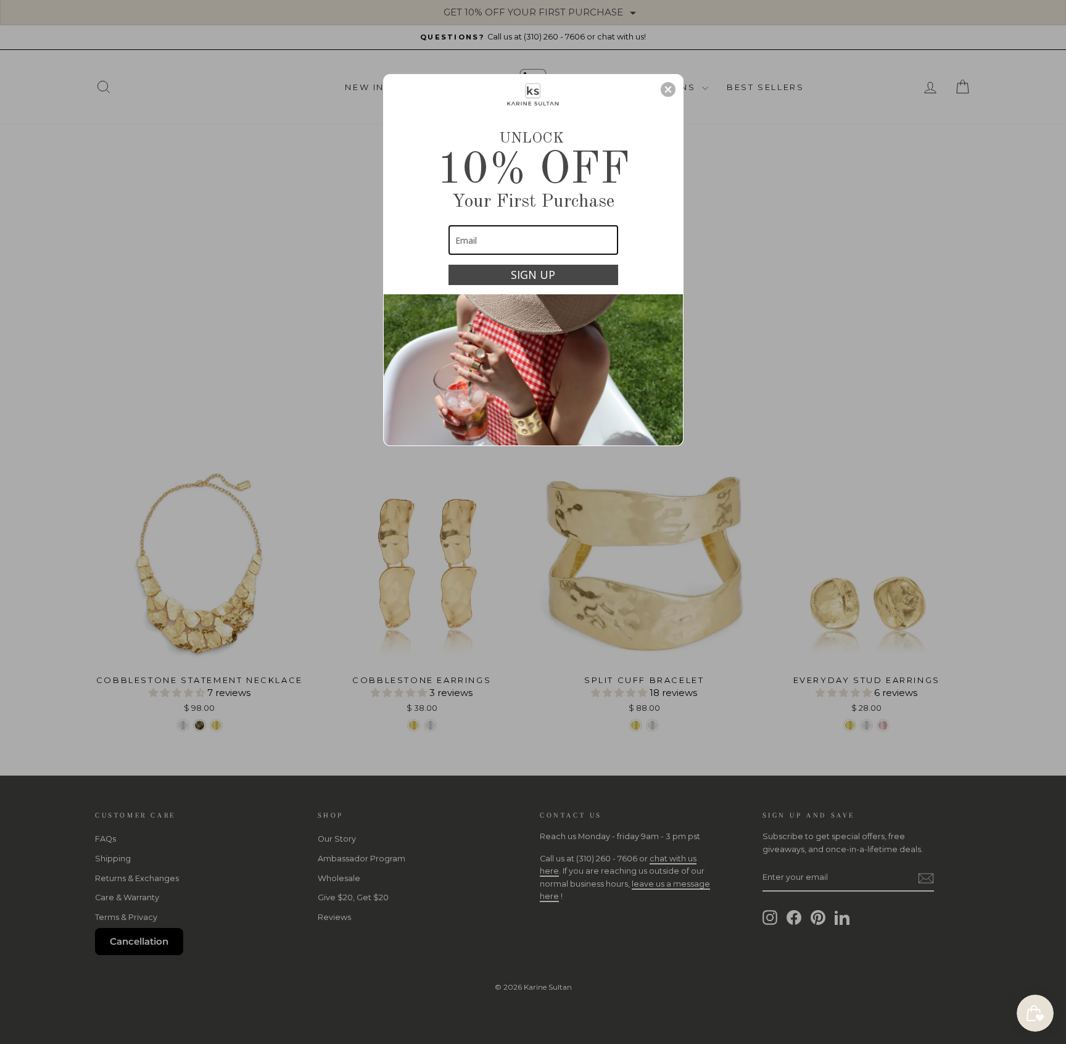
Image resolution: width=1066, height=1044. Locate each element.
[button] (668, 89)
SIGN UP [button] (533, 274)
